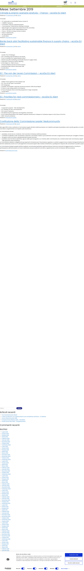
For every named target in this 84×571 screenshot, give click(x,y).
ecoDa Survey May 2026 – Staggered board (13, 421)
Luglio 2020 (5, 523)
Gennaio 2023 (5, 485)
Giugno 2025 (5, 448)
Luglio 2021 (5, 505)
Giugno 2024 (5, 462)
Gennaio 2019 (5, 550)
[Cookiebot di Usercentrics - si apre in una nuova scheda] (8, 569)
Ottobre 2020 (5, 518)
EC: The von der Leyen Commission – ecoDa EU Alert (27, 73)
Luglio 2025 (5, 446)
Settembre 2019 (6, 539)
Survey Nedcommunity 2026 (9, 418)
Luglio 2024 (5, 461)
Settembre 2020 (6, 519)
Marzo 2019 (5, 547)
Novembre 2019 (6, 535)
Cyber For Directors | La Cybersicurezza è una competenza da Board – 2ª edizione (24, 416)
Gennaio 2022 (5, 498)
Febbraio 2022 (5, 497)
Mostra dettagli (64, 568)
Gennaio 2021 (5, 513)
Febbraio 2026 (5, 438)
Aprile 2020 (5, 527)
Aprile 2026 (5, 436)
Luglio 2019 (5, 540)
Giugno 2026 (5, 433)
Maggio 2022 (5, 493)
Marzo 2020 (5, 529)
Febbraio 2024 (6, 467)
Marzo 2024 (5, 466)
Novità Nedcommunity (11, 150)
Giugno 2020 (5, 524)
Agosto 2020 (5, 521)
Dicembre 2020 (6, 514)
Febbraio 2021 (5, 511)
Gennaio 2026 (5, 440)
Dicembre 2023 (6, 471)
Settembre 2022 (6, 488)
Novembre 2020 (6, 516)
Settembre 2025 (6, 445)
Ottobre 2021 (5, 501)
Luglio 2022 (5, 490)
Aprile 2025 (5, 451)
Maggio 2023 (5, 479)
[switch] (34, 569)
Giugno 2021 (5, 506)
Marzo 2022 (5, 495)
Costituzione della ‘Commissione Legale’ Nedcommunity (30, 121)
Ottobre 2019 (5, 537)
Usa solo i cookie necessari (74, 562)
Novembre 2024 (6, 456)
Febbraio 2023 (5, 484)
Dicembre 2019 (6, 534)
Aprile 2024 (5, 464)
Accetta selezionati (74, 558)
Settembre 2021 (6, 503)
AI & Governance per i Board (9, 415)
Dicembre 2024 (6, 454)
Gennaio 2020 (5, 532)
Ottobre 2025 (5, 443)
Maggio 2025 (5, 450)
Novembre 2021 (6, 500)
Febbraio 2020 (5, 531)
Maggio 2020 (5, 526)
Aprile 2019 (5, 545)
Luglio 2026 (5, 432)
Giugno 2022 (5, 492)
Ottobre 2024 (5, 458)
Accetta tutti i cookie (73, 554)
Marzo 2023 (5, 482)
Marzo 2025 (5, 453)
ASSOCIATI (59, 6)
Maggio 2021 (5, 508)
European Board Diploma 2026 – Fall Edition (13, 419)
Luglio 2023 (5, 475)
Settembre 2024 (6, 459)
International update (10, 37)
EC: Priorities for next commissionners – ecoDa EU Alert (29, 96)
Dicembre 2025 (6, 441)
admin (19, 46)
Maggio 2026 (5, 435)
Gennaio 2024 (5, 469)
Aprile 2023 (5, 480)
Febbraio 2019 (5, 548)
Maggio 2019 (5, 544)
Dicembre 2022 (6, 487)
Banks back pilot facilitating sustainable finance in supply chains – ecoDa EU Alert (41, 42)
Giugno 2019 (5, 542)
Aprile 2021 (4, 510)
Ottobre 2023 (5, 472)
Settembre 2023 (6, 474)
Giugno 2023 (5, 477)
